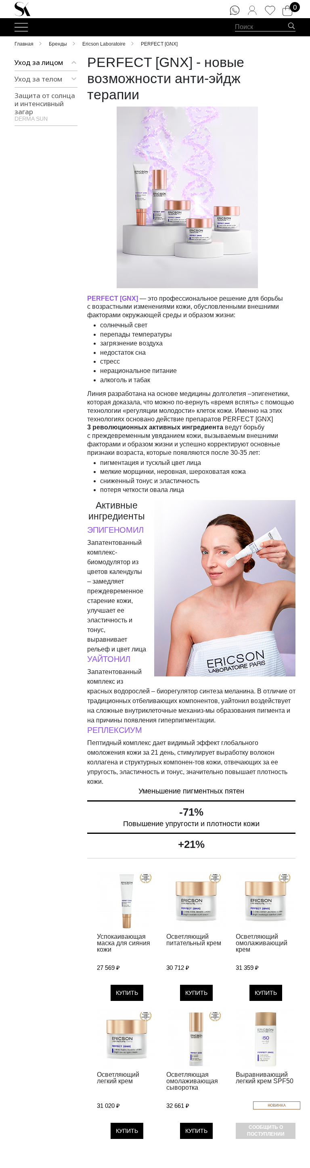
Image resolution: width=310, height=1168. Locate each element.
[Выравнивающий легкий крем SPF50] (265, 1039)
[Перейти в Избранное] (270, 10)
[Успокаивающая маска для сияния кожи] (127, 901)
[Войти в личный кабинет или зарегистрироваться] (252, 10)
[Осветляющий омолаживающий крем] (265, 901)
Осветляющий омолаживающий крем (261, 943)
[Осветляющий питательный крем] (196, 901)
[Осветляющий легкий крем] (127, 1039)
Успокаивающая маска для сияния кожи (123, 943)
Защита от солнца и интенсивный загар (45, 106)
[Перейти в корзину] (287, 11)
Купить (127, 993)
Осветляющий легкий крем (118, 1077)
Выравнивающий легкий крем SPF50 (264, 1077)
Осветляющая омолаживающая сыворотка (192, 1081)
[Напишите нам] (235, 10)
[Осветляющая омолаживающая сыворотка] (196, 1039)
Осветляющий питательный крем (193, 939)
